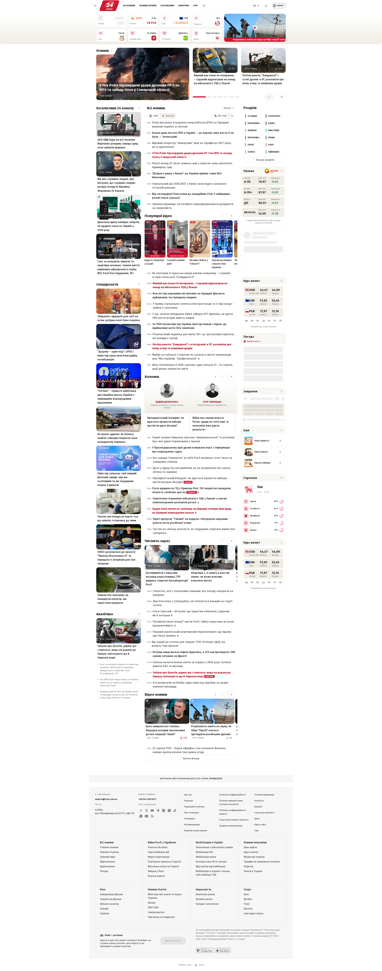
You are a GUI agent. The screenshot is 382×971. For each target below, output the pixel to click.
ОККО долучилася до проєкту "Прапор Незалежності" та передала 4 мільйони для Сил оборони (116, 557)
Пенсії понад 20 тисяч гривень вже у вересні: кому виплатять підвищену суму (192, 165)
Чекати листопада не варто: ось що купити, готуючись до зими (117, 518)
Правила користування (195, 830)
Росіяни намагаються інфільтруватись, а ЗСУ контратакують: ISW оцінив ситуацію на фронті (194, 654)
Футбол (248, 899)
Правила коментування (230, 826)
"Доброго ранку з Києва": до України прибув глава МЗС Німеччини (187, 175)
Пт (275, 320)
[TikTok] (174, 810)
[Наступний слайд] (282, 28)
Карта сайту (260, 824)
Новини (102, 51)
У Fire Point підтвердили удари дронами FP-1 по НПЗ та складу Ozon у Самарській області (139, 87)
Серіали (104, 913)
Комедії (104, 908)
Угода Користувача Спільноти (233, 820)
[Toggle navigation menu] (95, 5)
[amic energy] (271, 171)
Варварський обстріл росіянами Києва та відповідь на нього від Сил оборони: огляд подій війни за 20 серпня (119, 694)
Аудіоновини (107, 866)
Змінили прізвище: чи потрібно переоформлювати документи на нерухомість (192, 206)
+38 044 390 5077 (147, 799)
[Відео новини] (215, 694)
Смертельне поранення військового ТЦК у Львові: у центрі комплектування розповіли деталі (190, 500)
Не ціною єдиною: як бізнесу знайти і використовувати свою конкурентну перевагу (117, 438)
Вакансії (258, 806)
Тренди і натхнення (207, 903)
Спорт (247, 889)
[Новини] (112, 50)
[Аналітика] (139, 614)
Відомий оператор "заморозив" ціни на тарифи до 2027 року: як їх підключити (191, 145)
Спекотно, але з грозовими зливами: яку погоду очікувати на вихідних (193, 593)
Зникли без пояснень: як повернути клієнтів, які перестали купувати (112, 598)
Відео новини (156, 694)
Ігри (195, 5)
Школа (151, 902)
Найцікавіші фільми (111, 894)
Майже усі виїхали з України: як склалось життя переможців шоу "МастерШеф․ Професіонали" (191, 356)
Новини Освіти (157, 889)
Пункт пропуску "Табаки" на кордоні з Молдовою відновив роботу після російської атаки (190, 520)
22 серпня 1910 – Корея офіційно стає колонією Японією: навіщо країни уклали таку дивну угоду (189, 750)
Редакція (188, 800)
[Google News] (146, 816)
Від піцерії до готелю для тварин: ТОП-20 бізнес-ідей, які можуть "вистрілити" (188, 643)
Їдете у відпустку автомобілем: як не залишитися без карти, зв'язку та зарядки (192, 470)
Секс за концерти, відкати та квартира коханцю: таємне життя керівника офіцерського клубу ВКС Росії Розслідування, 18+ (118, 267)
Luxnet (201, 965)
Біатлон (248, 908)
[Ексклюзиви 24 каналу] (139, 108)
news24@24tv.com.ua (106, 799)
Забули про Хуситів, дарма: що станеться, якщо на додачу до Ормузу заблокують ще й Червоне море (116, 651)
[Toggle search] (204, 5)
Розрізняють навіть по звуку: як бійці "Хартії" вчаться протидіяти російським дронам (211, 730)
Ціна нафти (250, 847)
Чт (269, 320)
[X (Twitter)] (146, 810)
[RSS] (152, 816)
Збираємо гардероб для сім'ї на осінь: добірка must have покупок (118, 318)
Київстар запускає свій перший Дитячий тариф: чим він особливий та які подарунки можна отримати (117, 479)
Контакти (259, 800)
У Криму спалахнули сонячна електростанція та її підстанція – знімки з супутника (193, 305)
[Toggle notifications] (266, 5)
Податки (248, 866)
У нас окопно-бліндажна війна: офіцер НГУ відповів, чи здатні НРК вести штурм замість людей (192, 315)
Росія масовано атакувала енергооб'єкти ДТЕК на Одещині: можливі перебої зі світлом (190, 124)
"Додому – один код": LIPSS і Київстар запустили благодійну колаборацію (117, 355)
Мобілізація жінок (206, 856)
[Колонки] (215, 376)
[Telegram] (157, 810)
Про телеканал (191, 812)
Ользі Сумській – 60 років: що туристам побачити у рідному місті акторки (191, 613)
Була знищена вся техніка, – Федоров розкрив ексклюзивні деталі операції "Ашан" (165, 730)
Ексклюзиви (167, 5)
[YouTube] (152, 810)
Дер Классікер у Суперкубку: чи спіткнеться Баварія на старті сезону (192, 603)
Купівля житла (204, 899)
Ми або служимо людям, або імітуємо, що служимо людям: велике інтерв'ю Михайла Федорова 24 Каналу (116, 184)
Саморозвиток (156, 912)
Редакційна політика (194, 806)
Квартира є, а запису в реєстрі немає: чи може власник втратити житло (210, 576)
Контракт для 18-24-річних (211, 861)
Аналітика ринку (205, 894)
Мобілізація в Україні (209, 842)
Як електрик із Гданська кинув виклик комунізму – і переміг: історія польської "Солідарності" (191, 275)
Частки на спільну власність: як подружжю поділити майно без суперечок (194, 531)
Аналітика (183, 5)
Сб (280, 320)
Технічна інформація (264, 794)
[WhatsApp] (140, 816)
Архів (256, 818)
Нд (246, 320)
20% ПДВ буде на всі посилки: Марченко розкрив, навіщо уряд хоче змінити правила (117, 143)
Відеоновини (107, 861)
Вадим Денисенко (167, 401)
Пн (252, 320)
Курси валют (251, 852)
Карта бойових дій (158, 852)
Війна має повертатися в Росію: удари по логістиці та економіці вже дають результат (210, 423)
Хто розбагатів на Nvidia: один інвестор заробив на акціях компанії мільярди (190, 684)
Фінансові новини (254, 856)
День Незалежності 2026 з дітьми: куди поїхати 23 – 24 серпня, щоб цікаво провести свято (192, 366)
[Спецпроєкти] (139, 284)
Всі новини (129, 5)
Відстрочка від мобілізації (210, 866)
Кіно (102, 889)
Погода (104, 871)
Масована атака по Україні (163, 866)
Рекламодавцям (192, 824)
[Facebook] (140, 810)
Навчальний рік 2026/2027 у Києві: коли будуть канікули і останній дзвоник (189, 185)
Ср (263, 320)
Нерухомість (203, 889)
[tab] (199, 96)
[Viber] (169, 810)
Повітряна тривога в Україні (164, 861)
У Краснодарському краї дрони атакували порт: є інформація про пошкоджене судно (191, 449)
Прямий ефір (107, 856)
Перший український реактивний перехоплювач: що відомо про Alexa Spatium (192, 633)
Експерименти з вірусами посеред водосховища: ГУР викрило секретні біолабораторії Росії (167, 578)
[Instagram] (163, 810)
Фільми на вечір (109, 903)
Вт (258, 320)
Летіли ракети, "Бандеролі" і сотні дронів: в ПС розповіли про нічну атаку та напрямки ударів (263, 79)
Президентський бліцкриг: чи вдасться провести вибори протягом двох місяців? (165, 421)
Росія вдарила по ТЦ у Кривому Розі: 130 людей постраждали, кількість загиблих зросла (191, 490)
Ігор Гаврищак (212, 401)
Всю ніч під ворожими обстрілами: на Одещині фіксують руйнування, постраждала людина (189, 295)
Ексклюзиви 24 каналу (115, 108)
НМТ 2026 (153, 907)
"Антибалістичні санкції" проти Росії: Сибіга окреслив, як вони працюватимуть (193, 623)
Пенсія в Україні (253, 871)
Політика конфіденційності (232, 794)
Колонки (152, 377)
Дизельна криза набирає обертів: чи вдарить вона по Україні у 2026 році (118, 226)
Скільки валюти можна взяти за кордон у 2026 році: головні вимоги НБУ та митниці (192, 664)
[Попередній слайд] (227, 28)
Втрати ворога (156, 876)
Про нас (188, 794)
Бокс (246, 894)
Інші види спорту (253, 913)
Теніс (247, 903)
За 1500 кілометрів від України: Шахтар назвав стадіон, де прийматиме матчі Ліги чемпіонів (189, 326)
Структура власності (264, 812)
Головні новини (109, 847)
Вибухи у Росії (156, 871)
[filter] (232, 115)
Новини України (147, 5)
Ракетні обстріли (157, 847)
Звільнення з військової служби (214, 847)
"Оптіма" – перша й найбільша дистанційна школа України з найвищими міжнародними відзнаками (116, 396)
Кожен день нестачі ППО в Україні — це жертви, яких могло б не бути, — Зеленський (193, 134)
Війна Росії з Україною (162, 842)
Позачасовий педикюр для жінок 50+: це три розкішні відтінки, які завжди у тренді (193, 336)
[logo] (109, 5)
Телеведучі (189, 818)
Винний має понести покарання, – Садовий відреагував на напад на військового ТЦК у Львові (214, 79)
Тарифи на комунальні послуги (262, 861)
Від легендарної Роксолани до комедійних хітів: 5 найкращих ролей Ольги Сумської (191, 195)
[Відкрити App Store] (223, 950)
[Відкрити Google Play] (204, 950)
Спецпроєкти (107, 284)
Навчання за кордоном (161, 917)
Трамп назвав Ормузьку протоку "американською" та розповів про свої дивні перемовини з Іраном (193, 439)
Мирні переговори (158, 856)
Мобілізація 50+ (204, 852)
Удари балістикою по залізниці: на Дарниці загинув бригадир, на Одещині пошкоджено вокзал (192, 510)
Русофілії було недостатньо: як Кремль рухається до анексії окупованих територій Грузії (119, 682)
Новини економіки (255, 842)
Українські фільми (110, 899)
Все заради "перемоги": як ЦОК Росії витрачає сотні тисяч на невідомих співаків (192, 459)
